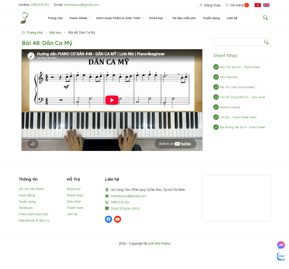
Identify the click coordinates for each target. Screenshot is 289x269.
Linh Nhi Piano (159, 243)
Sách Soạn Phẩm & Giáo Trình (118, 18)
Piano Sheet (78, 18)
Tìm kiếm (266, 42)
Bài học (55, 32)
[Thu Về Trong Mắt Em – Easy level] (216, 97)
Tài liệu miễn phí (184, 18)
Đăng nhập (212, 5)
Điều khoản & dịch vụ (34, 220)
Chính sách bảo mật (33, 214)
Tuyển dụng (211, 18)
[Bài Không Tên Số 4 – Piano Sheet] (216, 127)
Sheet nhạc (75, 195)
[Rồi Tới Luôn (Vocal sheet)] (216, 87)
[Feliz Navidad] (216, 77)
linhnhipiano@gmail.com (81, 5)
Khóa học (156, 18)
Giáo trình (74, 201)
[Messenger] (281, 245)
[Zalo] (281, 256)
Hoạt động (27, 195)
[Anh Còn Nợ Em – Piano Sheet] (216, 67)
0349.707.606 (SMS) (125, 209)
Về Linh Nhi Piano (31, 189)
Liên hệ (232, 18)
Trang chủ (55, 18)
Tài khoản (26, 208)
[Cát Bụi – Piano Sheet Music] (216, 117)
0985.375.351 (40, 5)
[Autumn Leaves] (216, 107)
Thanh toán (75, 208)
